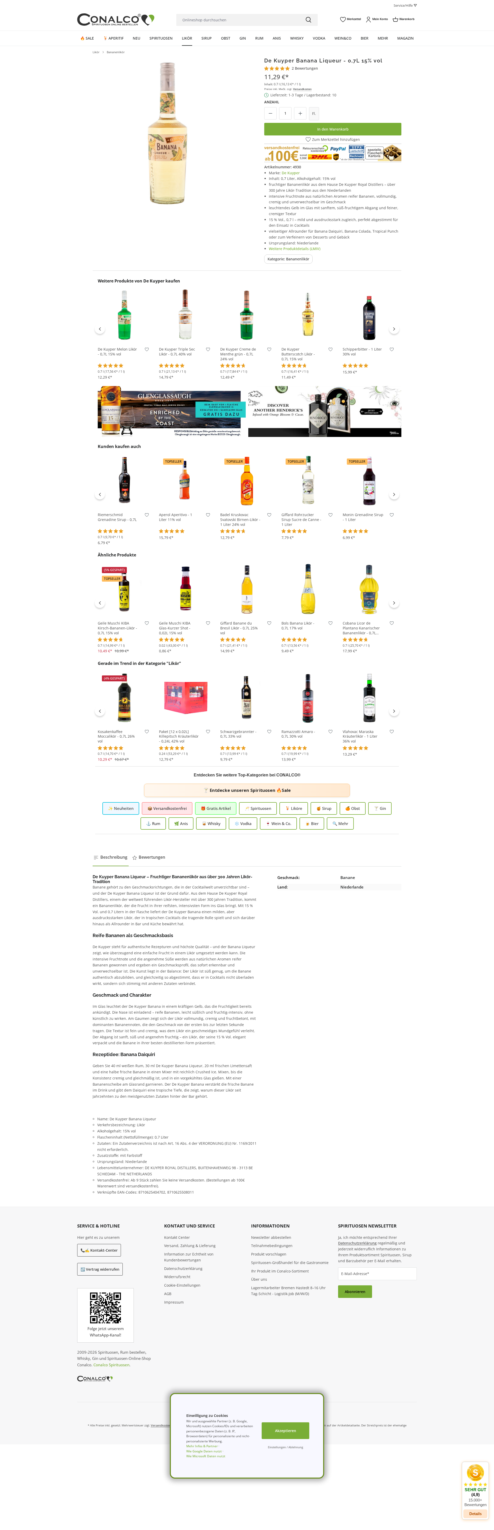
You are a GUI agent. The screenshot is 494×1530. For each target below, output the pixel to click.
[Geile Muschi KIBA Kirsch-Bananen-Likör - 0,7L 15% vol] (124, 589)
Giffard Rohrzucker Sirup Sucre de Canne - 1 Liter (301, 519)
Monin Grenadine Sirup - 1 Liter (363, 517)
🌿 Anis (181, 823)
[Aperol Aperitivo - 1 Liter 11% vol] (186, 480)
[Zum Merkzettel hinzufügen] (147, 350)
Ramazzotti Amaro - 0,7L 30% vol (298, 734)
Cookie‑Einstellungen (182, 1285)
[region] (168, 133)
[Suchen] (308, 20)
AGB (167, 1293)
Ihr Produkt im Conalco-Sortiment (280, 1271)
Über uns (259, 1279)
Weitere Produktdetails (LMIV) (294, 248)
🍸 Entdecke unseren (247, 790)
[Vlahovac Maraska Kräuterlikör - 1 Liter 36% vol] (369, 697)
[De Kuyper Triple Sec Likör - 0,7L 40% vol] (186, 315)
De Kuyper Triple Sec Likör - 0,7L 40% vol (177, 351)
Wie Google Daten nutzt (204, 1451)
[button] (475, 1485)
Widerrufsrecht (177, 1276)
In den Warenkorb (333, 129)
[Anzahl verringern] (270, 113)
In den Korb (124, 334)
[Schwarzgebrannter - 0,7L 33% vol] (247, 697)
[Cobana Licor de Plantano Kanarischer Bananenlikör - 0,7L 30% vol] (369, 589)
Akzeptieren (285, 1430)
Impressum (174, 1302)
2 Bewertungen (305, 68)
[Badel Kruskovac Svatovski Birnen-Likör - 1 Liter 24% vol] (247, 480)
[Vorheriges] (100, 329)
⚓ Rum (153, 823)
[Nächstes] (394, 329)
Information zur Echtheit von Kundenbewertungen (189, 1257)
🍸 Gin (380, 808)
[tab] (111, 857)
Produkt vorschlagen (268, 1254)
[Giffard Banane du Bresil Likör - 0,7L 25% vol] (247, 589)
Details (475, 1513)
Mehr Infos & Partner (202, 1446)
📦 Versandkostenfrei (167, 808)
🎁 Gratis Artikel (216, 808)
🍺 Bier (312, 823)
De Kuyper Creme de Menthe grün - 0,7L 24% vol (238, 354)
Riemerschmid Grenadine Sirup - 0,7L (117, 517)
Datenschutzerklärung (183, 1268)
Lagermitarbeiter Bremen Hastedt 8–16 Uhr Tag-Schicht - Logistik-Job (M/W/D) (288, 1290)
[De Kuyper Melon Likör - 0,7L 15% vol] (124, 315)
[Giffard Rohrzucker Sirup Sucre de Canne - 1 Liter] (308, 480)
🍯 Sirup (323, 808)
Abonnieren (355, 1291)
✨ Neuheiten (121, 808)
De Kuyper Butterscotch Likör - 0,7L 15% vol (298, 354)
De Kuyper (291, 172)
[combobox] (237, 20)
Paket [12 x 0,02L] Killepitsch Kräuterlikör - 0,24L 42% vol (179, 736)
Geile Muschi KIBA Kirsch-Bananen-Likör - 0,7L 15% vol (117, 628)
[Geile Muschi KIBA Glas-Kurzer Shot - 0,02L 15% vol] (186, 589)
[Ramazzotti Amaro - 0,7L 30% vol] (308, 697)
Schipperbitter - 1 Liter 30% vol (362, 351)
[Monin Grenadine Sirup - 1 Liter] (369, 480)
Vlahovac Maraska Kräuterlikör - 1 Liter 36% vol (360, 736)
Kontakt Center (177, 1237)
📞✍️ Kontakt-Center (99, 1250)
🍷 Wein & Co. (278, 823)
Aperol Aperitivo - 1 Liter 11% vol (175, 517)
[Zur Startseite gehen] (115, 19)
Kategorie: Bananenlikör (288, 258)
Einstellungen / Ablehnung (285, 1447)
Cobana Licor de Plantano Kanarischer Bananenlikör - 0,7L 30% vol (361, 628)
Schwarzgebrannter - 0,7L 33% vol (238, 734)
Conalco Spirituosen (111, 1364)
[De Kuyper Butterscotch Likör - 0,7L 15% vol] (308, 315)
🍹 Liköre (293, 808)
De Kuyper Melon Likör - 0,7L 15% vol (117, 351)
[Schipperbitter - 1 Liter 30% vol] (369, 315)
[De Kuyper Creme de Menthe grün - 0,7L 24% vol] (247, 315)
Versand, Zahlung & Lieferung (190, 1245)
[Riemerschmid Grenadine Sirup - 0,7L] (124, 480)
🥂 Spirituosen (258, 808)
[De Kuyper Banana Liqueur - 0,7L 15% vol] (168, 133)
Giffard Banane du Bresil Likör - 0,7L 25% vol (239, 628)
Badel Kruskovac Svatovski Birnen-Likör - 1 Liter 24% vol (240, 519)
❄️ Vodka (243, 823)
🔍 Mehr (340, 823)
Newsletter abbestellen (271, 1237)
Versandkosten (302, 89)
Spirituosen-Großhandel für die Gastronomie (290, 1262)
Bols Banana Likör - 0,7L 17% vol (297, 625)
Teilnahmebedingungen (272, 1245)
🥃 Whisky (211, 823)
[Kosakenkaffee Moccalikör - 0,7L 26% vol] (124, 697)
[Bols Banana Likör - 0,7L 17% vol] (308, 589)
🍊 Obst (352, 808)
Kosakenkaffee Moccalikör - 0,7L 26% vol (116, 736)
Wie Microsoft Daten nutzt (205, 1456)
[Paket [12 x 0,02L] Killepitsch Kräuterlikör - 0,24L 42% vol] (186, 697)
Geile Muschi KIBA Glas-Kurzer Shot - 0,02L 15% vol (174, 628)
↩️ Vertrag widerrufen (100, 1269)
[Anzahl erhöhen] (300, 113)
